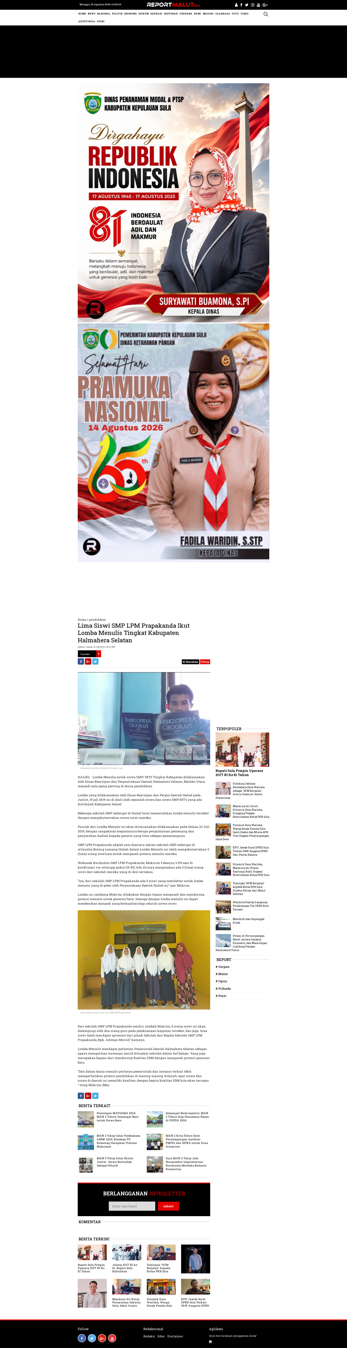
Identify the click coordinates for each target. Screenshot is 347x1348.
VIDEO (244, 13)
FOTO (235, 13)
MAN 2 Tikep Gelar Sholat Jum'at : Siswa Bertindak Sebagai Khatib (115, 1161)
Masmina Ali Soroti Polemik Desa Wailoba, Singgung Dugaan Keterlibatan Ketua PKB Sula (251, 811)
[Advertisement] (173, 52)
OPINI (100, 21)
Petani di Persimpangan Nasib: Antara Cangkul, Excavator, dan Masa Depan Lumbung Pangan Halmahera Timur (241, 943)
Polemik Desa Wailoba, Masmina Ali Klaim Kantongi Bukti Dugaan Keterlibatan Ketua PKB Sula (251, 870)
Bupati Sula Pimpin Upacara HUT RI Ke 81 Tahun (91, 1268)
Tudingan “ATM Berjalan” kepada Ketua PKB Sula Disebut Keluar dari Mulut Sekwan (160, 1271)
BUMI (197, 13)
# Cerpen (223, 967)
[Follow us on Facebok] (82, 1338)
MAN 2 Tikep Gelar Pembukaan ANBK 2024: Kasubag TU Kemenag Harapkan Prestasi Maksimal (118, 1141)
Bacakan (191, 662)
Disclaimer (175, 1336)
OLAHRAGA (222, 13)
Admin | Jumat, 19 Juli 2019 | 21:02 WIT (96, 646)
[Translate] (98, 653)
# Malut (222, 974)
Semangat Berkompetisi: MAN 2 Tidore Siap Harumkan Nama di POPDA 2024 (187, 1116)
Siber (161, 1336)
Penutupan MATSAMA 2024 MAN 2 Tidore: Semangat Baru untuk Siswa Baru (117, 1116)
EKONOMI (130, 13)
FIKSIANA (185, 13)
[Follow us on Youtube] (112, 1338)
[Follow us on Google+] (102, 1338)
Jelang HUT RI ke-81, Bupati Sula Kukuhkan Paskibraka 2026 (125, 1269)
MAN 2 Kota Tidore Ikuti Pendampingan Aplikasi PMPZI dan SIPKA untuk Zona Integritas (187, 1141)
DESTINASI (171, 13)
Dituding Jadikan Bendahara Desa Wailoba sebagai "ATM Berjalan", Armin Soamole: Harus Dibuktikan (240, 790)
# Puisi (221, 996)
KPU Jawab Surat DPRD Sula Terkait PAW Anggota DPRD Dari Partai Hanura (195, 1304)
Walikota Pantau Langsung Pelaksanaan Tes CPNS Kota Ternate (251, 905)
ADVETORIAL (86, 21)
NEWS (91, 13)
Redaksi (149, 1336)
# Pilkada (223, 988)
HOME (82, 13)
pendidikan (97, 619)
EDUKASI (156, 13)
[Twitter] (95, 661)
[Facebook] (81, 661)
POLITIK (117, 13)
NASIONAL (103, 13)
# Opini (221, 981)
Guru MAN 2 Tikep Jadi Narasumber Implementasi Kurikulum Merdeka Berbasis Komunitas (186, 1163)
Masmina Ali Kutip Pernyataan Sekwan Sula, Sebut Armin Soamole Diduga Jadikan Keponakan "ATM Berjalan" (126, 1307)
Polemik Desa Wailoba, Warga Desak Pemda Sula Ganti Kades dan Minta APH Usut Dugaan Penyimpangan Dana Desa (242, 832)
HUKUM (143, 13)
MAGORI (208, 13)
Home (82, 619)
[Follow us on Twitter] (92, 1338)
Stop (205, 662)
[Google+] (88, 661)
